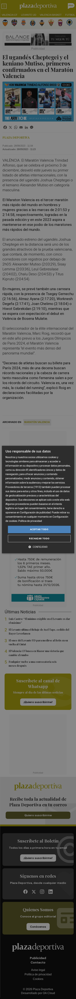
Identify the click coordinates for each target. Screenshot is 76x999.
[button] (38, 547)
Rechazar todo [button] (39, 538)
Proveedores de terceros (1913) (23, 487)
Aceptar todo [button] (39, 529)
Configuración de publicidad (35, 512)
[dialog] (38, 499)
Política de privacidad (30, 521)
